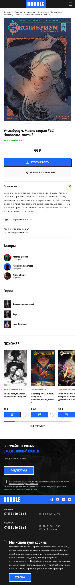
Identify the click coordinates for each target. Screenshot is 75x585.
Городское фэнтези (23, 219)
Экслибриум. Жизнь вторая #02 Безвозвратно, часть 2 (43, 398)
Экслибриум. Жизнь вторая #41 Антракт (15, 395)
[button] (27, 124)
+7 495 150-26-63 (15, 527)
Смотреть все (37, 426)
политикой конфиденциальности (23, 483)
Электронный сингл (13, 389)
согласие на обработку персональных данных (34, 481)
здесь (36, 564)
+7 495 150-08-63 (15, 514)
